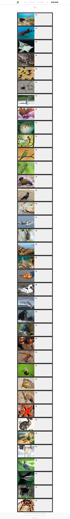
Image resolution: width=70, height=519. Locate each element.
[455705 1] (57, 2)
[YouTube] (54, 2)
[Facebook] (53, 2)
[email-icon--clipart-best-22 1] (56, 2)
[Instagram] (51, 2)
